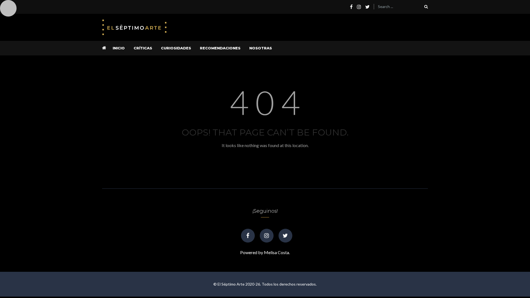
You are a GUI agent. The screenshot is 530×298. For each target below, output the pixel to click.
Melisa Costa (276, 252)
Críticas (143, 48)
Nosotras (260, 48)
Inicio (119, 48)
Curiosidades (176, 48)
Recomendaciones (220, 48)
